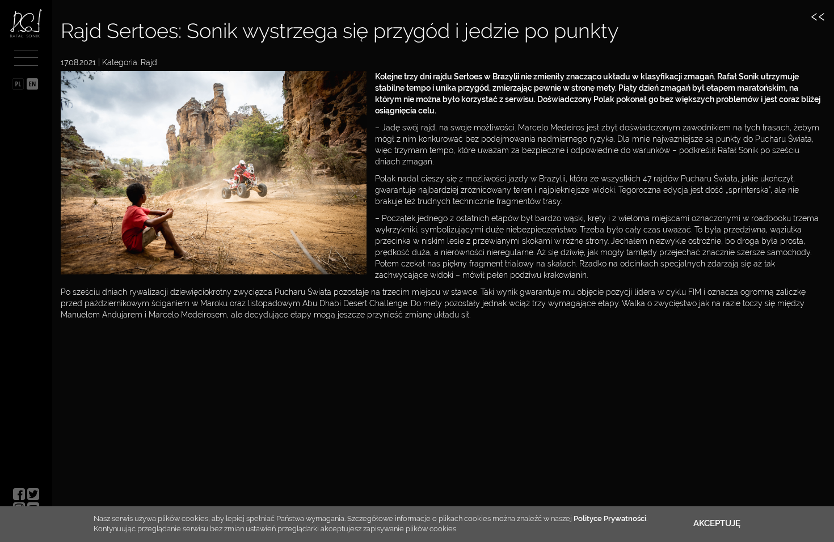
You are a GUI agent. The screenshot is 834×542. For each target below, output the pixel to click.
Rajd (149, 62)
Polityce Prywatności (610, 518)
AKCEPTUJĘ (716, 523)
